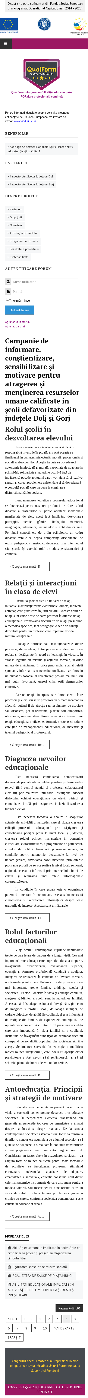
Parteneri (16, 209)
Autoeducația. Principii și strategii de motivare (44, 1093)
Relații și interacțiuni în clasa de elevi (41, 587)
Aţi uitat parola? (15, 326)
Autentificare (19, 310)
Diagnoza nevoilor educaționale (35, 763)
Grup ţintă (16, 217)
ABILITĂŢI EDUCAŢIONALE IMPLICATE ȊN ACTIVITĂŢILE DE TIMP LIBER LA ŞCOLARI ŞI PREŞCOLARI (41, 1289)
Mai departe (64, 1328)
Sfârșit (14, 1337)
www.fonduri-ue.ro (25, 121)
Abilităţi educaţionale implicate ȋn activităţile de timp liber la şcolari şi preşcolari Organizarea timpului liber (44, 1252)
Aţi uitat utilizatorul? (18, 322)
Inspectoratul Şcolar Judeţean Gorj (32, 184)
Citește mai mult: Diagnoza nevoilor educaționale (30, 918)
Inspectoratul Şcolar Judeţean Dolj (32, 176)
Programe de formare (24, 241)
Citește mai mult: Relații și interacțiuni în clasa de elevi (30, 745)
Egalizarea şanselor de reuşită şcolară (39, 1267)
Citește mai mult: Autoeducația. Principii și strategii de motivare (30, 1216)
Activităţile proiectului (23, 233)
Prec (28, 1319)
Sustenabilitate (19, 257)
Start (13, 1319)
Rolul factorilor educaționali (31, 936)
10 (45, 1328)
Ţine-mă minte (19, 300)
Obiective (16, 225)
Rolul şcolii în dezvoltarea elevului (39, 433)
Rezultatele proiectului (24, 249)
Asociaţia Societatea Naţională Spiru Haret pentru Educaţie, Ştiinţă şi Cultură (40, 149)
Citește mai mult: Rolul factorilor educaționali (30, 1075)
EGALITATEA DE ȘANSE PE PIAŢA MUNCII (42, 1275)
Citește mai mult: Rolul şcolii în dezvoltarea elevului (30, 566)
